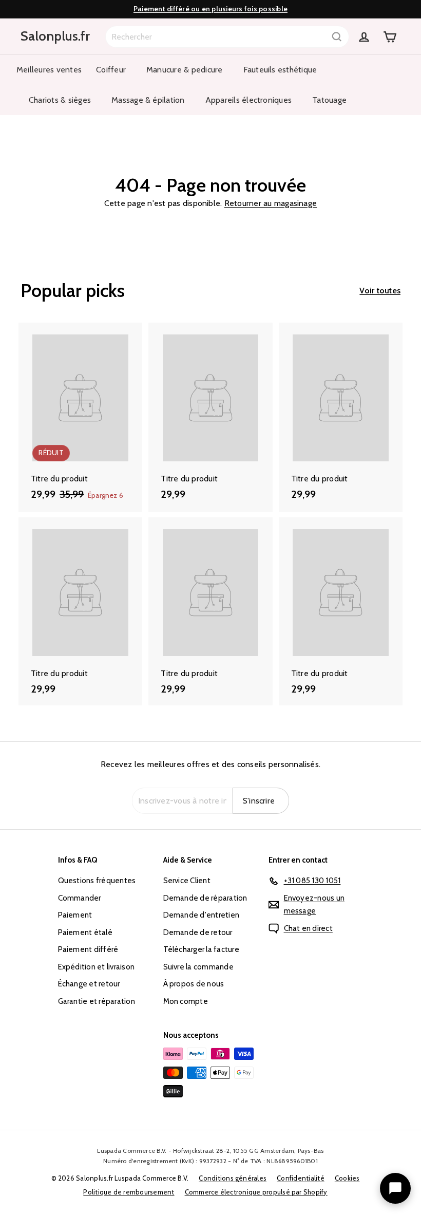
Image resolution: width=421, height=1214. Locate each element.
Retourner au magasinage (270, 203)
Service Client (186, 880)
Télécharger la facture (201, 949)
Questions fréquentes (97, 880)
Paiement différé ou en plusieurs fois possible (210, 8)
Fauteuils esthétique (280, 69)
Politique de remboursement (128, 1192)
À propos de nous (193, 983)
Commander (79, 898)
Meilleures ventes (49, 69)
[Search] (336, 37)
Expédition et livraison (96, 967)
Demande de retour (198, 932)
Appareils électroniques (248, 100)
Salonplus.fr (55, 36)
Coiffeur (111, 69)
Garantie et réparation (96, 1001)
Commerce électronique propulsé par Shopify (256, 1192)
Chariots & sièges (60, 100)
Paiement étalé (85, 932)
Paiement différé (88, 949)
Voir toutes (379, 290)
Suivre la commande (198, 967)
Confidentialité (300, 1178)
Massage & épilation (148, 100)
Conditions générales (232, 1178)
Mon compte (185, 1001)
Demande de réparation (205, 898)
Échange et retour (89, 983)
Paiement (75, 915)
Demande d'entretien (201, 915)
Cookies (347, 1178)
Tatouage (329, 100)
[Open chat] (395, 1188)
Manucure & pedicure (184, 69)
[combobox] (227, 37)
